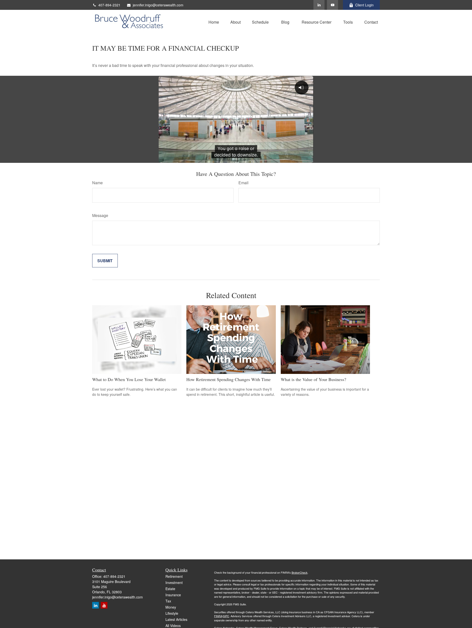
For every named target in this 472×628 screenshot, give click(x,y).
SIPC (226, 616)
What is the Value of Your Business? (313, 379)
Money (170, 607)
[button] (213, 21)
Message (100, 215)
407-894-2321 (109, 4)
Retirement (174, 576)
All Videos (173, 625)
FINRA (218, 616)
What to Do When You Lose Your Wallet (129, 379)
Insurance (173, 594)
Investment (174, 582)
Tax (168, 600)
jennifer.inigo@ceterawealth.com (158, 4)
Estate (170, 588)
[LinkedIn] (318, 5)
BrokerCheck (300, 572)
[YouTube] (332, 5)
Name (97, 182)
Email (243, 182)
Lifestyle (171, 613)
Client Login (364, 4)
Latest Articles (176, 619)
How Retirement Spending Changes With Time (228, 379)
